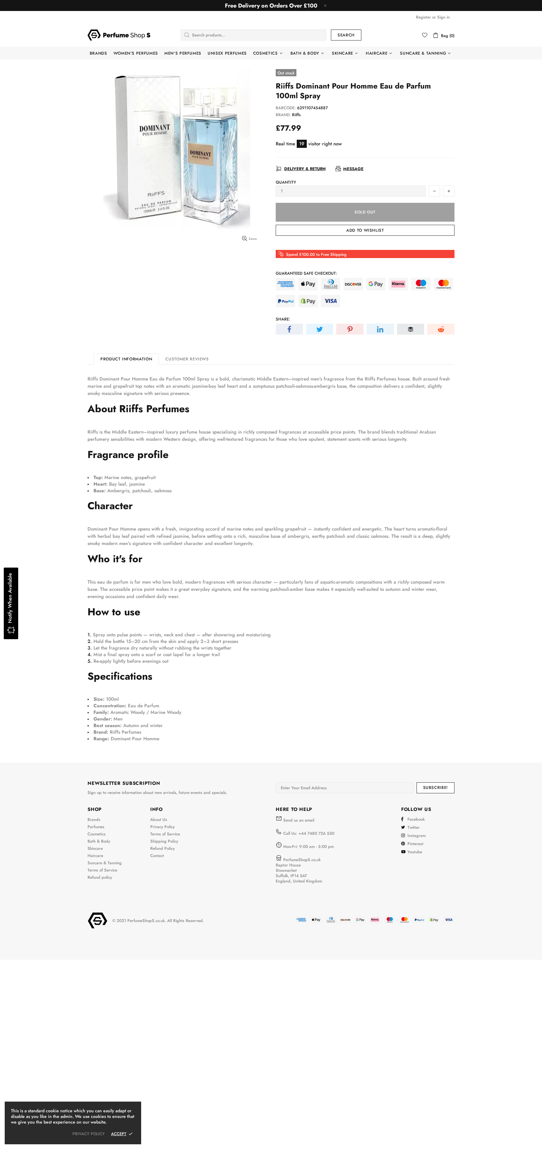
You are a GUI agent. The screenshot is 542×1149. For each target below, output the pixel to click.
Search (346, 35)
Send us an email (298, 820)
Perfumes (96, 826)
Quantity (286, 182)
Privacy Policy (162, 826)
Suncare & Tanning (105, 863)
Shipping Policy (164, 841)
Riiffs (296, 114)
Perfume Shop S (119, 35)
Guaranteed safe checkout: (306, 273)
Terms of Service (102, 870)
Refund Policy (162, 848)
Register (423, 17)
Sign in (443, 17)
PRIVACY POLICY (88, 1133)
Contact (157, 855)
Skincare (95, 848)
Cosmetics (97, 834)
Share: (283, 319)
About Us (158, 819)
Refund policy (100, 877)
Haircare (95, 855)
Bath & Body (99, 841)
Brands (94, 819)
